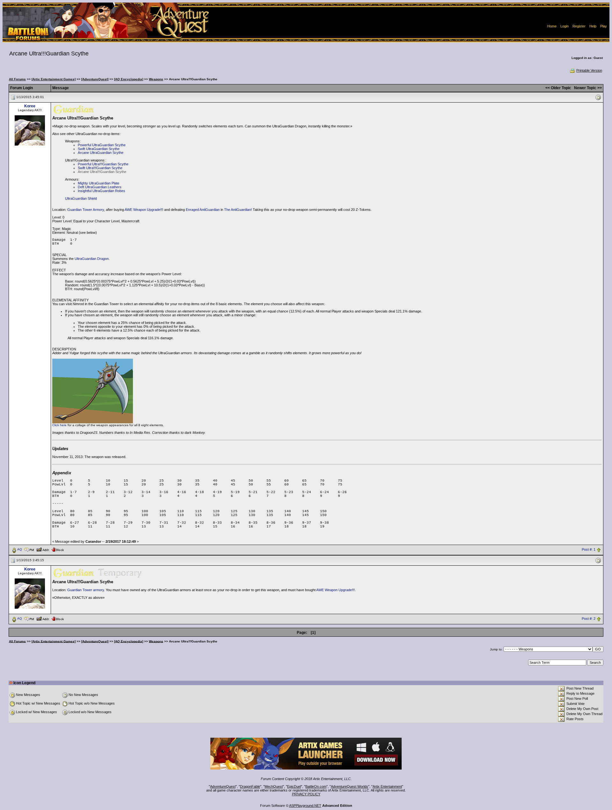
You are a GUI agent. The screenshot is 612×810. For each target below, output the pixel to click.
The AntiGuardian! (238, 209)
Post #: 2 (588, 618)
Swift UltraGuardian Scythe (99, 149)
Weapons (156, 79)
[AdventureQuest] (94, 79)
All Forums (17, 79)
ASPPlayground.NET (305, 805)
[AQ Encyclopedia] (128, 79)
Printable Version (589, 70)
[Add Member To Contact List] (43, 549)
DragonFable (250, 786)
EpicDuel (294, 786)
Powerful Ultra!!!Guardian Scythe (103, 164)
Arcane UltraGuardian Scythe (100, 152)
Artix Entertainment (387, 786)
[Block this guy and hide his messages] (57, 549)
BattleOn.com (315, 786)
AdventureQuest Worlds (349, 786)
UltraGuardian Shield (81, 198)
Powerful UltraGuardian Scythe (102, 145)
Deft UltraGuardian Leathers (99, 187)
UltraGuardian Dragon (92, 259)
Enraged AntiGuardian (203, 209)
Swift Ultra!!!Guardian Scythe (100, 168)
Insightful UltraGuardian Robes (101, 191)
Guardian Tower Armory (85, 209)
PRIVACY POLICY (306, 794)
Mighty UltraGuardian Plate (98, 183)
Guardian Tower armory (85, 590)
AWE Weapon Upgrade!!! (144, 209)
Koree (29, 106)
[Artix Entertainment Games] (54, 79)
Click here (59, 425)
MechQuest (274, 786)
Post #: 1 (588, 549)
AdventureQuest (223, 786)
